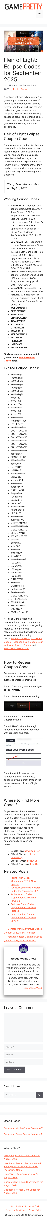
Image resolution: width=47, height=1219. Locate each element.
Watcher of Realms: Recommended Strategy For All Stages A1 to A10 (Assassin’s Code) (22, 1166)
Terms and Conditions (16, 1210)
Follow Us (32, 860)
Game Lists (21, 1206)
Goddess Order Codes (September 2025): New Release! (23, 907)
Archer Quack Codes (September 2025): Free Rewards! (23, 897)
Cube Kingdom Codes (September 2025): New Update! (23, 917)
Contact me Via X (33, 988)
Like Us (34, 864)
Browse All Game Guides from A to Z (23, 1134)
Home (10, 1206)
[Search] (39, 1095)
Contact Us (34, 1206)
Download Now (32, 851)
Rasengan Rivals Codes (24, 642)
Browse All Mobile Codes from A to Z (23, 1128)
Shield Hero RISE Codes (16, 648)
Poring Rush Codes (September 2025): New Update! (23, 881)
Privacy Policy (35, 1210)
